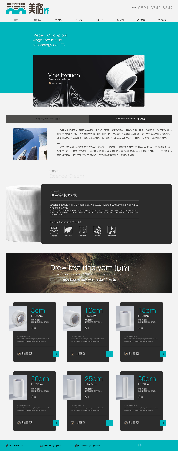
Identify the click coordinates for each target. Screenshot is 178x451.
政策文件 (120, 19)
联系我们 (162, 19)
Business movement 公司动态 (130, 119)
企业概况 (58, 19)
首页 (16, 19)
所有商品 (37, 19)
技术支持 (141, 19)
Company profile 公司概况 (47, 119)
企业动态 (78, 19)
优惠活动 (99, 19)
